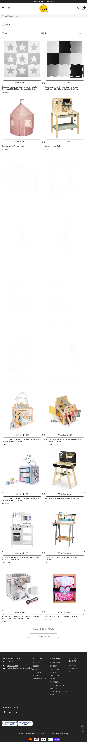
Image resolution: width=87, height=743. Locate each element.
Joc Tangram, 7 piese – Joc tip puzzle (18, 323)
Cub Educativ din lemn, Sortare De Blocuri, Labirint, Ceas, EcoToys (20, 440)
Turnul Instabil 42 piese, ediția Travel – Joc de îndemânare (64, 206)
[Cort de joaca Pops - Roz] (22, 117)
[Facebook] (4, 712)
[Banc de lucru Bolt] (64, 117)
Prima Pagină (7, 16)
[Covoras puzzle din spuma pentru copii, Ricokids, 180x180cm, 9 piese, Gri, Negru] (64, 58)
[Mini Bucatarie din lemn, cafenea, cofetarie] (64, 354)
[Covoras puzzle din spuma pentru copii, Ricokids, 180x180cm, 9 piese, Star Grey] (22, 58)
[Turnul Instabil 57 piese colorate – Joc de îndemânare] (64, 236)
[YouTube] (10, 712)
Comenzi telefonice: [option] (44, 1)
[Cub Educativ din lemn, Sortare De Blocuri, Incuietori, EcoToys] (64, 411)
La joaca (20, 16)
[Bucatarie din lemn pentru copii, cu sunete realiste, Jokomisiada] (22, 529)
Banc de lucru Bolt (52, 146)
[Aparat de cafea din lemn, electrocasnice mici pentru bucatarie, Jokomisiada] (22, 588)
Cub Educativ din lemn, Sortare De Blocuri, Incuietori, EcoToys (63, 440)
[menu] (3, 8)
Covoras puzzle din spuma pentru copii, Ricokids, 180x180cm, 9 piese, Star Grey (19, 88)
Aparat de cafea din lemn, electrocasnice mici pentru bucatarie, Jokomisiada (22, 618)
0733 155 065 (50, 1)
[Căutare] (78, 8)
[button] (42, 33)
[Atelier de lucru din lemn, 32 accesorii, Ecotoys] (64, 529)
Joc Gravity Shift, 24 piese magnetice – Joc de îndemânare (64, 324)
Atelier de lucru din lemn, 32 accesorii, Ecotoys (61, 558)
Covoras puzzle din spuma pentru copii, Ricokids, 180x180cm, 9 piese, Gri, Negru (62, 88)
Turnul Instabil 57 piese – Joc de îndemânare (21, 264)
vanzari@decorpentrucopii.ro (19, 668)
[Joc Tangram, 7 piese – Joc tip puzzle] (22, 295)
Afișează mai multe (43, 636)
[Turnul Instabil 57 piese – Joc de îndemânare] (22, 236)
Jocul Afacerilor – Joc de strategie (16, 205)
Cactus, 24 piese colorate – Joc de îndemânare (17, 383)
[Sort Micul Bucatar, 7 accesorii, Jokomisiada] (64, 588)
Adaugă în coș (22, 83)
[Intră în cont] (9, 8)
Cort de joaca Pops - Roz (13, 146)
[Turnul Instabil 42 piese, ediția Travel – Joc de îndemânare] (64, 177)
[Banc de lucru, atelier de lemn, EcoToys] (64, 470)
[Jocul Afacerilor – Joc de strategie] (22, 177)
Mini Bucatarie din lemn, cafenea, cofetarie (63, 382)
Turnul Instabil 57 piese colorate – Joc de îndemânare (62, 265)
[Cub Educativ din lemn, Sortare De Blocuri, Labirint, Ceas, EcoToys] (22, 411)
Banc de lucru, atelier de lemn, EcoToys (61, 498)
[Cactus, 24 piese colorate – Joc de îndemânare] (22, 354)
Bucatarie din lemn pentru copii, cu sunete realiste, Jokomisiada (20, 558)
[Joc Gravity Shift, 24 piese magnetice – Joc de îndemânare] (64, 295)
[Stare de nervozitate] (16, 712)
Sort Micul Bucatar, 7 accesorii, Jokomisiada (63, 617)
